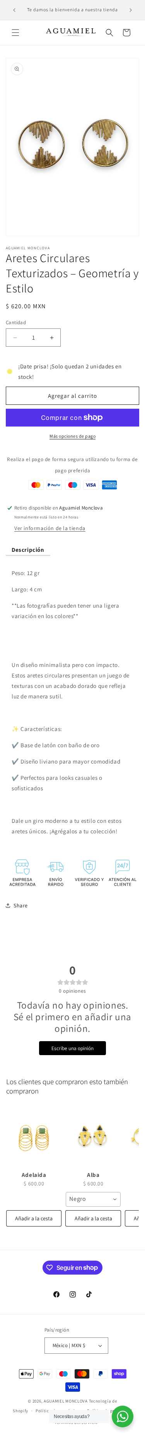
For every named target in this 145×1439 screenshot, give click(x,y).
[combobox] (93, 1199)
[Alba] (93, 1137)
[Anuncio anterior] (14, 10)
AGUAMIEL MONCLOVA (66, 1401)
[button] (15, 32)
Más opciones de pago (72, 436)
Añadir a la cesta (34, 1218)
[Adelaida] (34, 1137)
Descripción (28, 549)
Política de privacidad (109, 1410)
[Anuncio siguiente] (130, 10)
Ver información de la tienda (49, 528)
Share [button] (21, 905)
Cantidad (16, 322)
